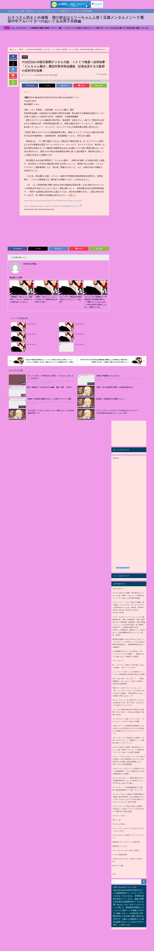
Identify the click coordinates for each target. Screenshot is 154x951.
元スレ (27, 92)
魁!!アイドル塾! (118, 865)
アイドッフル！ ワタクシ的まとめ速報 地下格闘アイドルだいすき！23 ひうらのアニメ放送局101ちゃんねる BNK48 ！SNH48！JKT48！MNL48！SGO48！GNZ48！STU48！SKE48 (129, 607)
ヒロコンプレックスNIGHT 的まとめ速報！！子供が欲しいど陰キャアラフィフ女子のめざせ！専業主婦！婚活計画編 (129, 808)
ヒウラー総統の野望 (120, 854)
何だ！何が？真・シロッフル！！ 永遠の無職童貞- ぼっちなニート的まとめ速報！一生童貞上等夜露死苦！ (129, 681)
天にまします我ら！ (120, 824)
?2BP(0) (76, 97)
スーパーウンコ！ (119, 660)
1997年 (25, 57)
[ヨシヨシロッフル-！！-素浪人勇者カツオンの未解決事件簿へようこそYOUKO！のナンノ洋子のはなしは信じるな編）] (129, 780)
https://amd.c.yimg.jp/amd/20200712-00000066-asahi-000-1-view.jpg (52, 200)
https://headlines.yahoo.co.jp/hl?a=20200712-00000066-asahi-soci (52, 206)
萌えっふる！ (117, 820)
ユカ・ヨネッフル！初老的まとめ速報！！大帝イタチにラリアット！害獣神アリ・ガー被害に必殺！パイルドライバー (128, 740)
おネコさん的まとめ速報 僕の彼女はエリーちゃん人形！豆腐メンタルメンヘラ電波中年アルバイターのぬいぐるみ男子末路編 (128, 595)
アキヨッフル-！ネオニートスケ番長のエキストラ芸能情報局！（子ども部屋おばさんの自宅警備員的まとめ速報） (129, 771)
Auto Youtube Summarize (44, 209)
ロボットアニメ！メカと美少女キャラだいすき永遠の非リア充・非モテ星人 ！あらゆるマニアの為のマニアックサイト (129, 702)
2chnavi (116, 458)
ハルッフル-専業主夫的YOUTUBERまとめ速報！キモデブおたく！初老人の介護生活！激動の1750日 (128, 712)
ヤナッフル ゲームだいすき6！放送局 (126, 850)
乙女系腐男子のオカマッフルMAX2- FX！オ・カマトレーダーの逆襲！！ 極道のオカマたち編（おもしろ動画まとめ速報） (128, 654)
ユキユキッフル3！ (119, 815)
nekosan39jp (103, 74)
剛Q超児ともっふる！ (120, 846)
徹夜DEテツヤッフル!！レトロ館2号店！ (127, 842)
